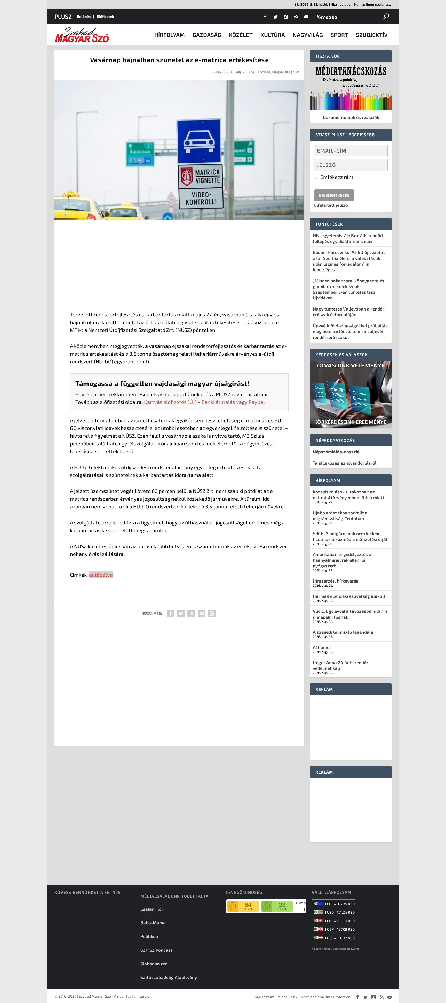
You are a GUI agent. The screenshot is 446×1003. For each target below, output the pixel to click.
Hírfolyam (169, 35)
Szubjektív (372, 35)
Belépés (84, 16)
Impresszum (264, 996)
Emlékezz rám (336, 177)
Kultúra (272, 35)
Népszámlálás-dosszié (336, 451)
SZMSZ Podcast (156, 949)
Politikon (149, 936)
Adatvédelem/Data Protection (325, 996)
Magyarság (281, 72)
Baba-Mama (153, 922)
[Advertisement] (179, 266)
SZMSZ (217, 72)
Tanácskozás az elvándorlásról (344, 462)
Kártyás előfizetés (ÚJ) (170, 402)
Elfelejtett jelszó (331, 205)
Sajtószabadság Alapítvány (168, 977)
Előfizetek (105, 16)
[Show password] (379, 165)
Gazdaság (207, 35)
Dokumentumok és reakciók (351, 117)
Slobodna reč (153, 963)
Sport (339, 35)
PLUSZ (63, 16)
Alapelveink (287, 996)
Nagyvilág (308, 35)
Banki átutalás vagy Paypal (233, 402)
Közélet (241, 35)
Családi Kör (151, 908)
